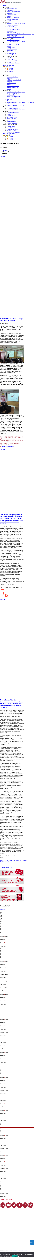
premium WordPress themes (20, 1250)
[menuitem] (18, 5)
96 (8, 867)
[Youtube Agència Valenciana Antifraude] (8, 1207)
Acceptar (15, 1256)
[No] (18, 1256)
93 (4, 867)
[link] (10, 3)
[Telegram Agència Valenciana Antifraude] (31, 1207)
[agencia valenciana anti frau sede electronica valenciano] (12, 892)
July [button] (1, 902)
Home (5, 150)
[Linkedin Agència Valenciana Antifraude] (3, 1207)
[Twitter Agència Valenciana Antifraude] (14, 1207)
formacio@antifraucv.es (8, 446)
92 (2, 867)
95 (6, 867)
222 (11, 867)
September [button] (3, 909)
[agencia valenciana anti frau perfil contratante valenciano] (12, 884)
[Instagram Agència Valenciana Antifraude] (25, 1207)
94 (5, 867)
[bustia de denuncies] (12, 875)
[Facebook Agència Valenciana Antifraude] (19, 1207)
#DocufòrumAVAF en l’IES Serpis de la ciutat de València (11, 319)
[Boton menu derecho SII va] (12, 901)
